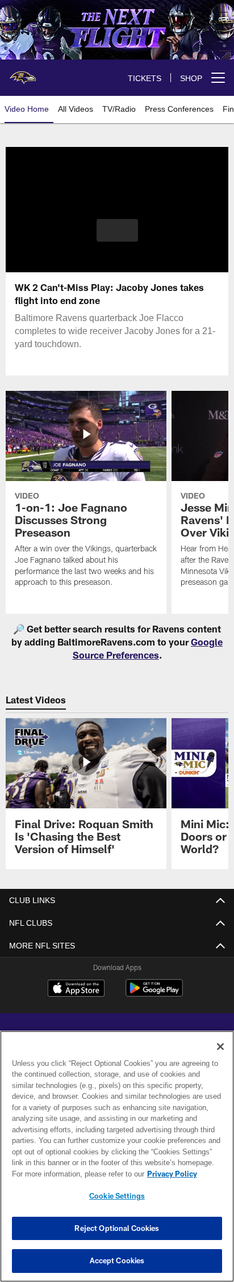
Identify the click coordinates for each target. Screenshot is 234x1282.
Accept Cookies (117, 1260)
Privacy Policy (74, 1173)
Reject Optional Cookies (116, 1228)
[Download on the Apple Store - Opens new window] (76, 989)
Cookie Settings (117, 1195)
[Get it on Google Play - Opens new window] (154, 993)
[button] (117, 237)
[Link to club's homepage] (22, 73)
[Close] (220, 1046)
